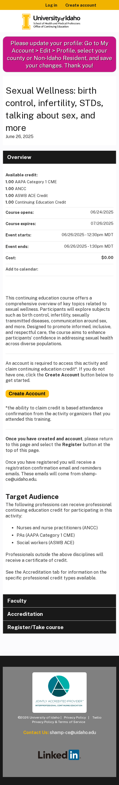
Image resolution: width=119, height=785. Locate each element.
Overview (19, 157)
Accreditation (25, 614)
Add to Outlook (109, 269)
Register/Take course (35, 627)
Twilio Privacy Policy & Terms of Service (67, 720)
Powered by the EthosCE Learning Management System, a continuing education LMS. (96, 781)
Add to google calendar (87, 269)
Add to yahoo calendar (94, 269)
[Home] (51, 19)
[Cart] (102, 8)
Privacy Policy (75, 717)
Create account (80, 5)
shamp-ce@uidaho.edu (73, 732)
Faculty (17, 601)
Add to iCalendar (102, 269)
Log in (51, 5)
